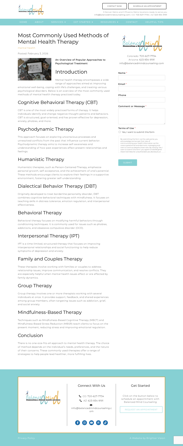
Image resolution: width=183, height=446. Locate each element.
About (39, 22)
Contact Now (114, 6)
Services (57, 22)
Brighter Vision (155, 438)
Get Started (82, 22)
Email (122, 84)
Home (23, 22)
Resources (108, 22)
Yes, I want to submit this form (138, 132)
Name (122, 73)
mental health (26, 48)
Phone (122, 95)
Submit (127, 162)
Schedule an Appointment (147, 6)
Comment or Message (132, 106)
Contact (132, 22)
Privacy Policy (26, 438)
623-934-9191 (161, 15)
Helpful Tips (154, 22)
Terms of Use (126, 128)
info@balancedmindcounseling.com (112, 15)
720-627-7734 (142, 15)
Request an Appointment (141, 409)
